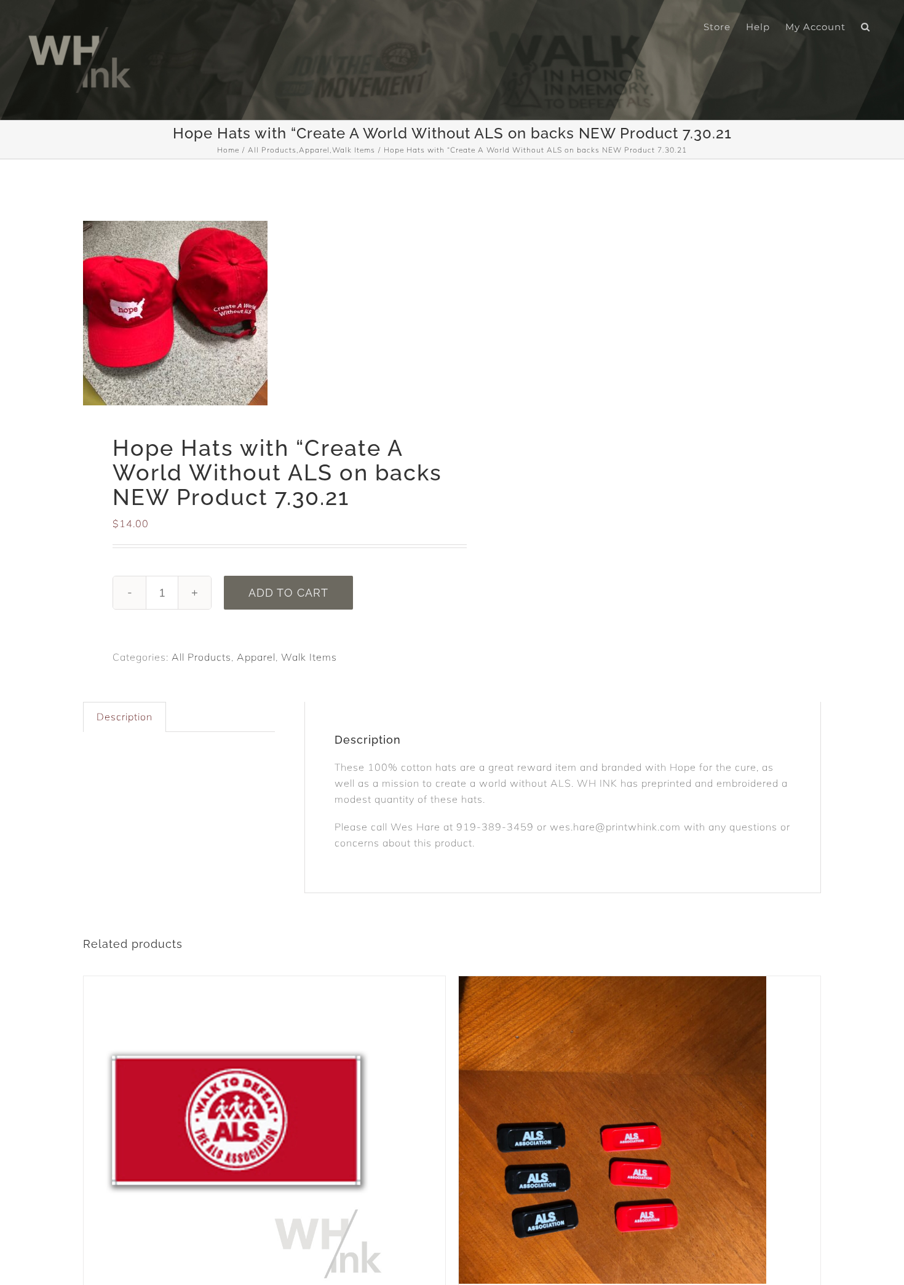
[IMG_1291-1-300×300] (260, 313)
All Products (201, 657)
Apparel (256, 657)
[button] (865, 26)
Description (125, 716)
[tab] (124, 717)
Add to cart (288, 592)
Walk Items (309, 657)
